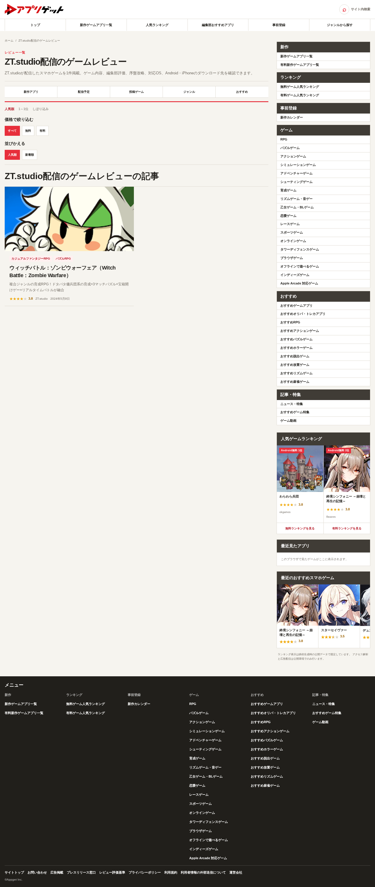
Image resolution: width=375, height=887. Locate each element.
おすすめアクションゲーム (299, 330)
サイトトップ (14, 872)
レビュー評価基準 (112, 872)
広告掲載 (56, 872)
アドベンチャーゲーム (296, 173)
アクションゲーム (293, 156)
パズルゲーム (290, 148)
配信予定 (84, 91)
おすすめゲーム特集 (294, 412)
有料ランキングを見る (347, 528)
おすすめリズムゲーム (296, 373)
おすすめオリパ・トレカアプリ (302, 313)
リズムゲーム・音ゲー (296, 198)
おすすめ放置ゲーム (294, 364)
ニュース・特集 (291, 404)
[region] (323, 484)
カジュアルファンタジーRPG (30, 258)
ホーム (9, 40)
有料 (42, 130)
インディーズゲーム (294, 275)
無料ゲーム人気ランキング (299, 86)
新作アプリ (31, 91)
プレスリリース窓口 (81, 872)
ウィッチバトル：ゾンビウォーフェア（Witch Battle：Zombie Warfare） (62, 271)
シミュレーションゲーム (298, 165)
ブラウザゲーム (291, 258)
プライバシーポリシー (145, 872)
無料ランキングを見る (300, 528)
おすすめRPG (290, 322)
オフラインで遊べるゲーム (299, 266)
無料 (28, 130)
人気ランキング (157, 25)
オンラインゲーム (293, 241)
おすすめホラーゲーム (296, 347)
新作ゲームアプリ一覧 (96, 25)
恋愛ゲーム (288, 215)
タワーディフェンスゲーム (299, 249)
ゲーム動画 (288, 420)
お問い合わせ (37, 872)
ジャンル (189, 91)
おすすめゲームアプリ (296, 305)
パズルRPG (63, 258)
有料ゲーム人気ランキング (299, 95)
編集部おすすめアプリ (218, 25)
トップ (35, 25)
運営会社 (235, 872)
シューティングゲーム (296, 181)
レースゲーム (290, 224)
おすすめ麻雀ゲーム (294, 381)
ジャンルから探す (340, 25)
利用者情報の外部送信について (203, 872)
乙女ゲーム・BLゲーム (297, 207)
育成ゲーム (288, 190)
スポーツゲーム (291, 232)
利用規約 (170, 872)
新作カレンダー (291, 117)
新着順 (29, 154)
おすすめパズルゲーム (296, 339)
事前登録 (278, 25)
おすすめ (242, 91)
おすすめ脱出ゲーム (294, 356)
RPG (283, 139)
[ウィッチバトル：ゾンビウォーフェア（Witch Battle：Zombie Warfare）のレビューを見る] (69, 219)
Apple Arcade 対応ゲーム (299, 283)
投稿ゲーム (136, 91)
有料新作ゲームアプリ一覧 (299, 64)
